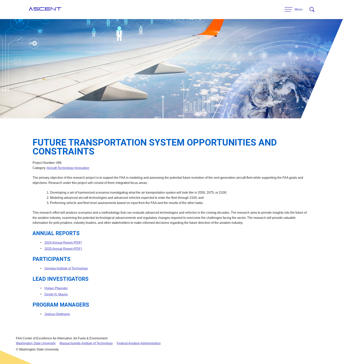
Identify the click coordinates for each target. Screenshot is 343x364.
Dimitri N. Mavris (56, 294)
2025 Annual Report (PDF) (63, 248)
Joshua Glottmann (57, 314)
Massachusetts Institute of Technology (86, 343)
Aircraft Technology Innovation (68, 168)
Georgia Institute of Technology (66, 268)
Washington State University (36, 343)
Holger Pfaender (56, 288)
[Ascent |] (45, 9)
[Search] (311, 9)
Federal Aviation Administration (139, 343)
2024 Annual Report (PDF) (63, 242)
